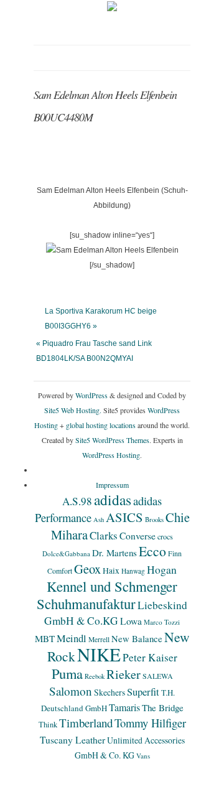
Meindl (71, 638)
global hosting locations (101, 425)
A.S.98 (77, 501)
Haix (111, 570)
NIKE (99, 654)
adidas (112, 500)
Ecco (152, 551)
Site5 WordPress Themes (112, 440)
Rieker (123, 674)
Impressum (112, 485)
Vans (143, 755)
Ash (98, 519)
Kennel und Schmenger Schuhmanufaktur (107, 595)
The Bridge (163, 707)
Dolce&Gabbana (66, 553)
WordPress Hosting (111, 455)
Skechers (109, 692)
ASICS (124, 517)
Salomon (70, 691)
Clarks (104, 535)
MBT (45, 638)
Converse (137, 535)
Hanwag (133, 571)
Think (48, 724)
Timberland (86, 722)
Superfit (143, 692)
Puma (67, 673)
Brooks (154, 519)
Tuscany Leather (72, 740)
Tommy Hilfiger (150, 722)
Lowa (131, 621)
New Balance (136, 638)
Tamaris (124, 707)
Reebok (95, 676)
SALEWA (157, 676)
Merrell (99, 639)
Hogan (162, 569)
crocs (165, 536)
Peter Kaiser (150, 657)
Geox (87, 568)
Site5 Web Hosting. (72, 410)
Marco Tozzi (162, 622)
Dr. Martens (114, 552)
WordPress (91, 395)
